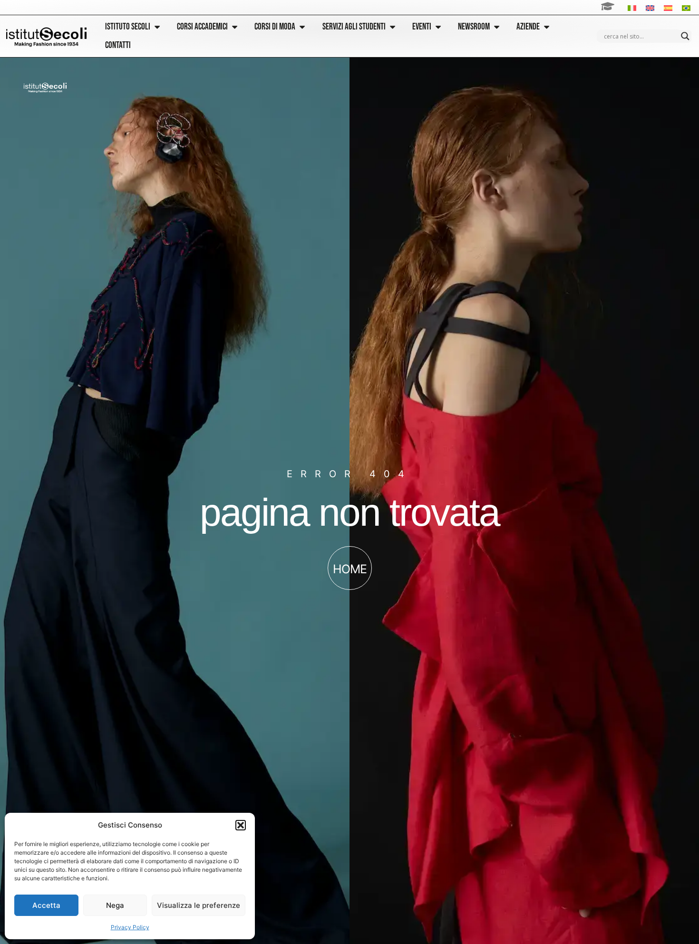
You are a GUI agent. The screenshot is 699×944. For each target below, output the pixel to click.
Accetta (46, 905)
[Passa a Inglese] (650, 7)
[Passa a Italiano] (632, 7)
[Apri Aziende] (546, 26)
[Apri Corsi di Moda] (302, 26)
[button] (240, 825)
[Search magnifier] (685, 36)
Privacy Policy (130, 927)
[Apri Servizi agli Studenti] (392, 26)
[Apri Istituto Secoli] (157, 26)
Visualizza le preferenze (198, 905)
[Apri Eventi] (438, 26)
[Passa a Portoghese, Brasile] (686, 7)
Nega (115, 905)
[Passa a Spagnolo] (668, 7)
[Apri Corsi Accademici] (234, 26)
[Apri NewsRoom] (496, 26)
